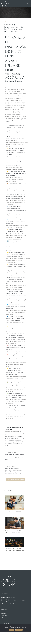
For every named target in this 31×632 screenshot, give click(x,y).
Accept (11, 629)
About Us (3, 613)
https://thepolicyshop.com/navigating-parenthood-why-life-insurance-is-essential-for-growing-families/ (16, 287)
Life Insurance (8, 485)
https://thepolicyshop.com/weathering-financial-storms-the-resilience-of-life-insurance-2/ (16, 300)
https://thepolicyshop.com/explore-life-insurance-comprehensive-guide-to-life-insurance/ (16, 312)
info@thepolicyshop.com (8, 597)
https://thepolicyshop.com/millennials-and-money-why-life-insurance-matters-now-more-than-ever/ (16, 237)
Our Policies (4, 615)
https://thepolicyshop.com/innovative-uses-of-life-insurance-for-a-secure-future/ (16, 133)
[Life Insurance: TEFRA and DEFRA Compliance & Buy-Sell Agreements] (14, 542)
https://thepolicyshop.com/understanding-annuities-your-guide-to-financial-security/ (17, 144)
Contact (9, 452)
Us (12, 452)
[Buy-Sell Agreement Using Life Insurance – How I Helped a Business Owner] (14, 523)
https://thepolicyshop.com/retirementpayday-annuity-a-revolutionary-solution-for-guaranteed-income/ (18, 260)
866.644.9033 (5, 599)
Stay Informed (11, 466)
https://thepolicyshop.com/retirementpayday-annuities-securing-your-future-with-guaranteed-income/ (18, 216)
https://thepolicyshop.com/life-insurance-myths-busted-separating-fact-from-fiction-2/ (15, 179)
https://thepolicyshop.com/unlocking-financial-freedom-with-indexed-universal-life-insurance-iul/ (16, 273)
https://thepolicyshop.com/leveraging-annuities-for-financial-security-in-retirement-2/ (16, 248)
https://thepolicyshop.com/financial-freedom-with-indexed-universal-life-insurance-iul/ (15, 202)
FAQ (2, 617)
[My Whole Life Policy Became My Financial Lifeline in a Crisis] (14, 502)
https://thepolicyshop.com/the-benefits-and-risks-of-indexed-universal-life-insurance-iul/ (14, 158)
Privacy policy (18, 629)
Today (14, 452)
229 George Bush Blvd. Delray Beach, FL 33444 (14, 601)
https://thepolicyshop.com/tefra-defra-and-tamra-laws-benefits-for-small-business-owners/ (16, 190)
